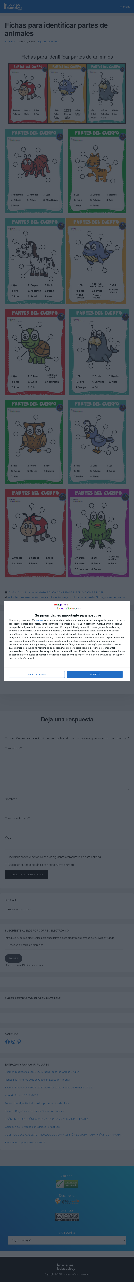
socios (39, 620)
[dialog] (67, 641)
